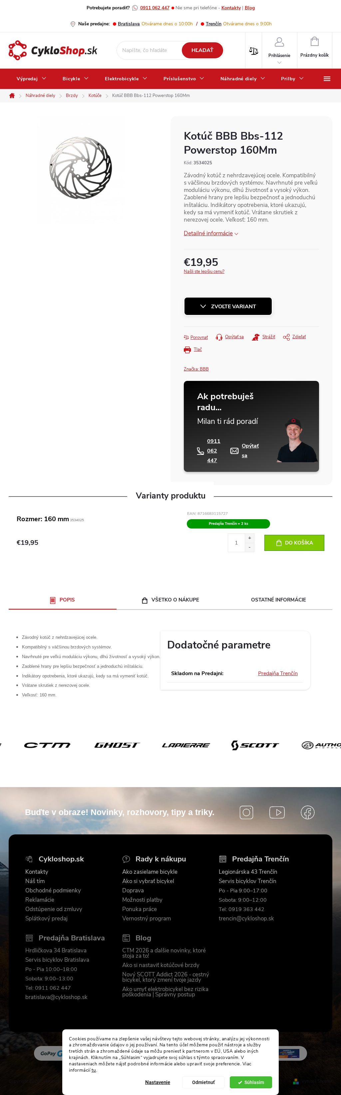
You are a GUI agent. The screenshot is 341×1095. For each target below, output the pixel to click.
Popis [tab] (67, 599)
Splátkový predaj (46, 918)
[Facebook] (307, 812)
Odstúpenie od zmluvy (53, 909)
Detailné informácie (208, 233)
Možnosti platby (142, 900)
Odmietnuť (203, 1082)
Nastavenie (157, 1082)
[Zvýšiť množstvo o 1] (249, 538)
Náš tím (35, 881)
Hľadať (202, 50)
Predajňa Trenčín (278, 673)
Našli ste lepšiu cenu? (204, 272)
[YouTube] (277, 812)
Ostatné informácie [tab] (278, 599)
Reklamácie (39, 900)
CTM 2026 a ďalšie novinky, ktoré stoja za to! (164, 953)
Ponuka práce (139, 909)
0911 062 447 (155, 8)
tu (94, 1070)
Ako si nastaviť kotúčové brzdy (160, 965)
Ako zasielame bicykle (149, 872)
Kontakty (231, 8)
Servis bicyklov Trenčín (247, 881)
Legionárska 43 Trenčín (248, 872)
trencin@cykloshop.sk (246, 918)
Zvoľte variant (233, 306)
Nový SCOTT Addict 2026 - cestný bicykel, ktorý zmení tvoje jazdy (165, 977)
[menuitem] (32, 79)
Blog (250, 8)
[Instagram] (246, 812)
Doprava (133, 890)
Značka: (196, 369)
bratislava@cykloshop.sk (56, 997)
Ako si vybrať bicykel (148, 881)
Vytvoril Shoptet (316, 1081)
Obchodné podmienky (53, 890)
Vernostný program (146, 918)
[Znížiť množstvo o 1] (249, 547)
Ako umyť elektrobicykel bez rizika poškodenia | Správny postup (165, 992)
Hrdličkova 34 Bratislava (56, 950)
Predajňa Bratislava (72, 938)
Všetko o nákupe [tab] (175, 599)
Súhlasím (254, 1082)
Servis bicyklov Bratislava (57, 960)
